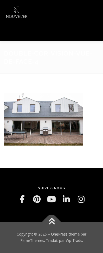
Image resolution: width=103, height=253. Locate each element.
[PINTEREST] (37, 199)
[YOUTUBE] (51, 199)
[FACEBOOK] (22, 199)
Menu (94, 10)
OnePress (59, 234)
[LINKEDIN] (66, 199)
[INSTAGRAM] (81, 199)
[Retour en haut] (51, 222)
